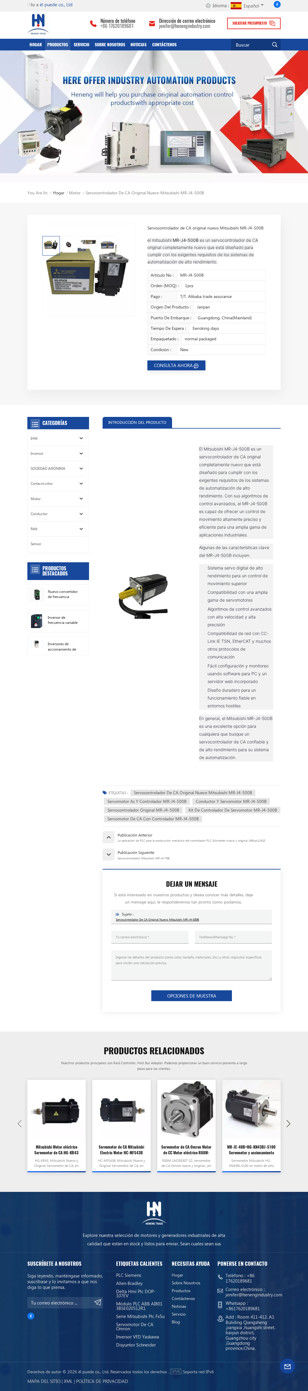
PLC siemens (128, 1275)
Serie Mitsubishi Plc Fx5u (140, 1316)
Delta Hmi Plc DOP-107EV (136, 1293)
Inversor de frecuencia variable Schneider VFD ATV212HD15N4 (63, 620)
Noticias (138, 44)
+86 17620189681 (117, 26)
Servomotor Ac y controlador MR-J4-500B (146, 801)
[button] (288, 1123)
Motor (75, 193)
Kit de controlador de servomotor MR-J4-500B (233, 810)
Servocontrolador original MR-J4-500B (143, 810)
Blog (176, 1322)
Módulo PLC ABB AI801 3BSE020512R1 (139, 1305)
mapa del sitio (43, 1381)
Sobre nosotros (110, 44)
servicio (81, 44)
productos (57, 44)
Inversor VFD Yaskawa (137, 1337)
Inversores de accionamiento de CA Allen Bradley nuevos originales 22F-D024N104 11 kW (62, 647)
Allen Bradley (129, 1283)
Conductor (39, 514)
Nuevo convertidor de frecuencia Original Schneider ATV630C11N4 (63, 594)
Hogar (35, 44)
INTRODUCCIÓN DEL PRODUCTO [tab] (137, 422)
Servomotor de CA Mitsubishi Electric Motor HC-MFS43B (121, 1149)
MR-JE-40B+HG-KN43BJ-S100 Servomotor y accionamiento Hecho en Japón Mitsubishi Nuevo (251, 1150)
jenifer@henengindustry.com (184, 26)
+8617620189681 (243, 1308)
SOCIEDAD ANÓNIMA (48, 468)
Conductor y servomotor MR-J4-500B (231, 801)
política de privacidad (102, 1381)
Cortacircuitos (42, 483)
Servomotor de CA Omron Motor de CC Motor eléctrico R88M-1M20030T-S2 (186, 1150)
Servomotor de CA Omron (134, 1326)
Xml (68, 1381)
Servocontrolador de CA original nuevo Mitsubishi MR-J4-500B (193, 792)
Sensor (36, 544)
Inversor (37, 453)
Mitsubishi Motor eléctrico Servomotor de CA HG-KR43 (56, 1149)
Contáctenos (164, 44)
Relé (34, 529)
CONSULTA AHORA (173, 365)
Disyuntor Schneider (136, 1345)
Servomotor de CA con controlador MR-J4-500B (153, 819)
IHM (34, 438)
